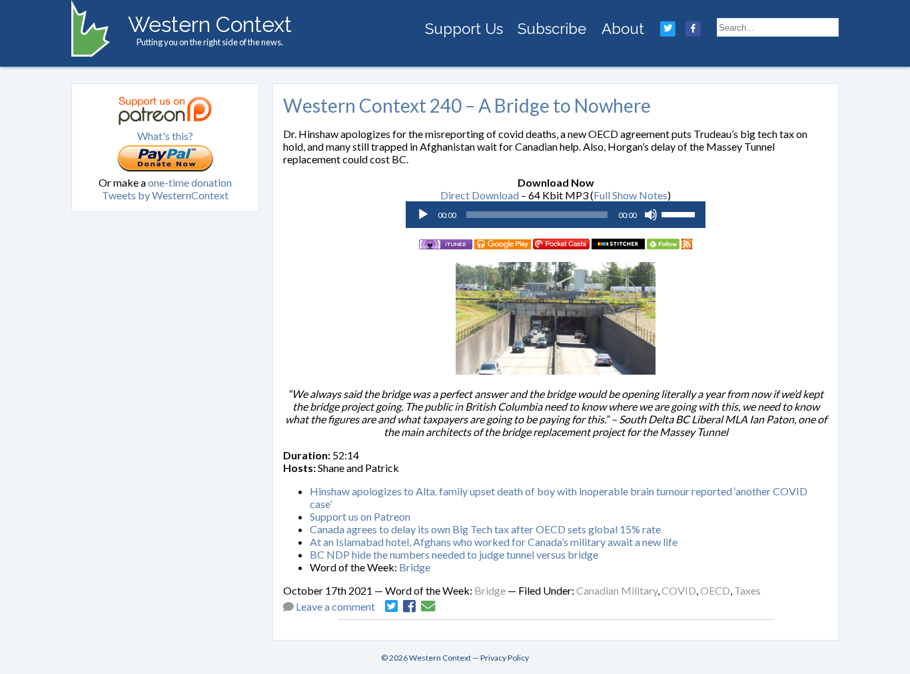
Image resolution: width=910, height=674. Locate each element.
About (623, 28)
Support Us (464, 28)
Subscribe (552, 28)
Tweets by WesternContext (165, 195)
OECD (715, 590)
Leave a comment (335, 606)
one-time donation (190, 182)
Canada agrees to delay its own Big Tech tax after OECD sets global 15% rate (485, 529)
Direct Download (479, 195)
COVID (679, 590)
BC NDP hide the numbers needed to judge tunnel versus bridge (454, 554)
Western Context (210, 24)
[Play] (423, 214)
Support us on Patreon (360, 516)
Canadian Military (617, 590)
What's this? (165, 135)
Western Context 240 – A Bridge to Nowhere (467, 105)
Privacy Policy (504, 658)
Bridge (414, 567)
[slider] (680, 213)
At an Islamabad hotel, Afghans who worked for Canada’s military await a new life (494, 541)
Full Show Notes (631, 195)
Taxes (747, 590)
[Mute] (651, 214)
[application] (555, 214)
